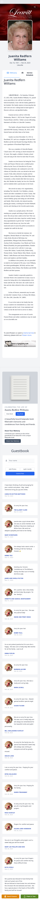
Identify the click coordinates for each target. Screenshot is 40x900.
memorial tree (28, 333)
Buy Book (20, 414)
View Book (9, 414)
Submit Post (20, 473)
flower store (26, 335)
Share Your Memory (12, 441)
